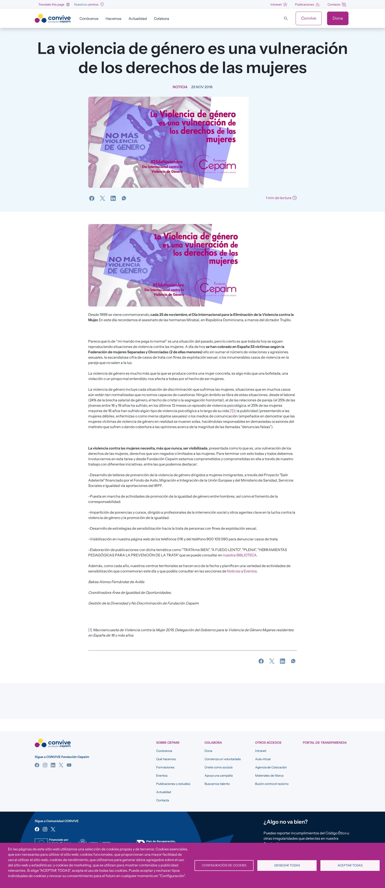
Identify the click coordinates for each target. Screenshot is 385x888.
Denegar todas (287, 865)
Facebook (37, 765)
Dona (338, 18)
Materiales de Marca (269, 776)
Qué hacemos (166, 759)
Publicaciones (304, 4)
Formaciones (165, 767)
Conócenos (89, 18)
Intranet (276, 4)
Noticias (234, 571)
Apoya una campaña (219, 776)
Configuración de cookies (224, 865)
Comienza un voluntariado (223, 759)
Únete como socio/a (218, 767)
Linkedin (53, 765)
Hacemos (113, 18)
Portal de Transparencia (325, 743)
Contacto (334, 4)
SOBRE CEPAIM (167, 743)
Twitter (61, 765)
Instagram (45, 765)
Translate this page (51, 4)
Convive (308, 18)
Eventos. (251, 571)
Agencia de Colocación (271, 767)
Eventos (162, 776)
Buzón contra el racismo (272, 784)
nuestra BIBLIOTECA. (240, 555)
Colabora (161, 18)
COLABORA (213, 743)
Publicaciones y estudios (173, 784)
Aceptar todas (350, 865)
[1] (232, 410)
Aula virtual (262, 759)
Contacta (162, 800)
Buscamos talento (217, 784)
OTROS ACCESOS (268, 743)
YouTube (69, 765)
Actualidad (138, 18)
